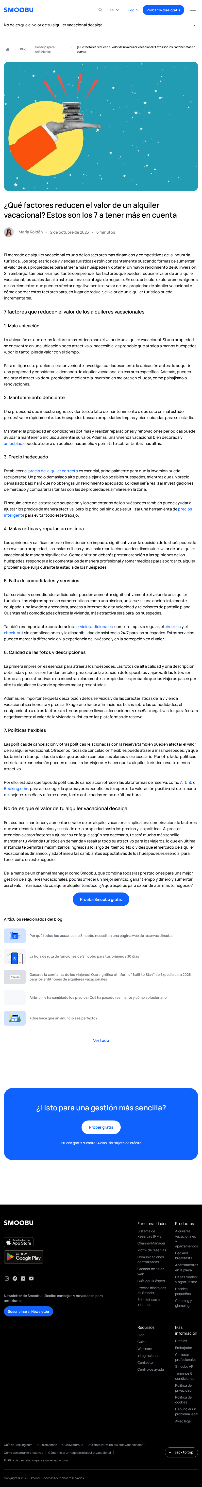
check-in (173, 626)
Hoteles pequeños (183, 1291)
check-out (13, 632)
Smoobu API (184, 1366)
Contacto (145, 1362)
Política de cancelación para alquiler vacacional (36, 1460)
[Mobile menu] (193, 10)
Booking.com (16, 788)
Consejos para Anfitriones (45, 49)
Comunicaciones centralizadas (150, 1259)
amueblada (14, 443)
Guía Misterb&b (72, 1445)
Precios (181, 1340)
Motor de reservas (151, 1250)
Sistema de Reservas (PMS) (150, 1233)
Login (133, 10)
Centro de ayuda (150, 1369)
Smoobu (6, 50)
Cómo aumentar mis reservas (23, 1453)
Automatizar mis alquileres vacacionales (115, 1445)
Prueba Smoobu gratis (101, 899)
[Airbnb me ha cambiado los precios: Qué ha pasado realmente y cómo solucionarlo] (101, 997)
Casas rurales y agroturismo (186, 1279)
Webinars (144, 1348)
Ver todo (101, 1040)
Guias (141, 1341)
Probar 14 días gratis (163, 10)
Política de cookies (183, 1399)
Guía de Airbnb (47, 1445)
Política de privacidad (183, 1388)
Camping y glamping (183, 1303)
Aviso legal (183, 1421)
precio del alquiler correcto (53, 470)
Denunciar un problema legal (186, 1411)
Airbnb (186, 782)
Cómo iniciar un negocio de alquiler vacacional (79, 1453)
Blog (23, 49)
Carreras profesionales (185, 1357)
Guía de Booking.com (18, 1445)
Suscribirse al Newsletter (28, 1311)
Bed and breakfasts (183, 1255)
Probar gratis (101, 1127)
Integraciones (148, 1355)
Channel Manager (151, 1243)
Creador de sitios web (150, 1271)
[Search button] (100, 10)
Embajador (183, 1347)
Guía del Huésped (151, 1280)
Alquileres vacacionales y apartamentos (186, 1238)
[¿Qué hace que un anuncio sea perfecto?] (101, 1018)
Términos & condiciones (184, 1376)
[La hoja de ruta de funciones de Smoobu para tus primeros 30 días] (101, 956)
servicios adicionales (93, 626)
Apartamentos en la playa (186, 1267)
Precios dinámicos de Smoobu (151, 1290)
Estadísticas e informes (148, 1302)
